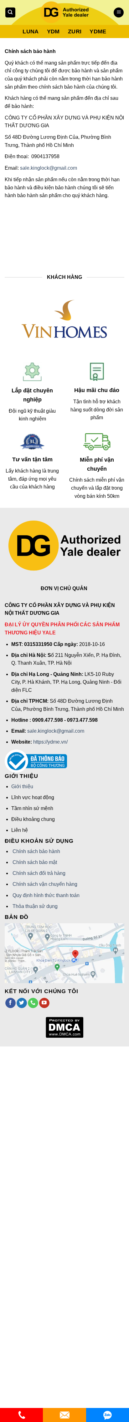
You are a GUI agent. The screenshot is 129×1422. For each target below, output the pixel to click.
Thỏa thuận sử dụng (35, 906)
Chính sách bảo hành (36, 851)
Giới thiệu (22, 786)
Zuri (74, 31)
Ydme (98, 31)
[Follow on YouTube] (44, 1003)
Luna (31, 31)
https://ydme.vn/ (50, 742)
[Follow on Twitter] (22, 1003)
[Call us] (33, 1003)
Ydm (53, 31)
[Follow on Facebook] (10, 1003)
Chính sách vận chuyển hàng (45, 884)
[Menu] (119, 12)
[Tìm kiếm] (10, 12)
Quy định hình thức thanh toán (46, 895)
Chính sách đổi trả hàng (39, 873)
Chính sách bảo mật (35, 862)
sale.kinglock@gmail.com (48, 168)
